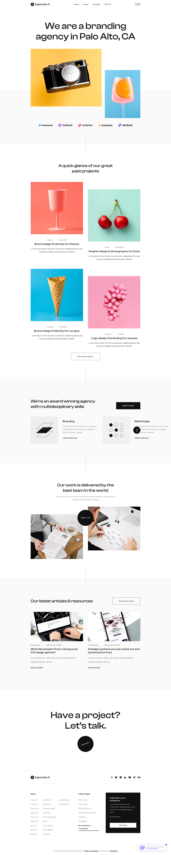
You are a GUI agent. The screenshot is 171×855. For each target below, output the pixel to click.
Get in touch (128, 406)
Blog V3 (34, 834)
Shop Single (47, 826)
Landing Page (64, 800)
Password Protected (87, 813)
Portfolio (96, 4)
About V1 (34, 813)
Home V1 (34, 800)
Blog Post (47, 800)
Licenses (82, 817)
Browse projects (85, 356)
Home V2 (34, 804)
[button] (107, 4)
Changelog (82, 821)
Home (76, 4)
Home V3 (34, 808)
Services (47, 804)
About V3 (35, 821)
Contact (46, 834)
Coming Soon (64, 804)
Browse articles (126, 601)
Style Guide (83, 804)
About (85, 4)
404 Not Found (84, 808)
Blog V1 (33, 826)
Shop (45, 821)
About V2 (34, 817)
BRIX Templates (91, 851)
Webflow (114, 851)
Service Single (49, 808)
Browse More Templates (84, 827)
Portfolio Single (49, 817)
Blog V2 (34, 830)
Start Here (83, 800)
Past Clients (48, 830)
